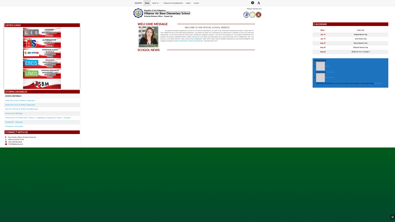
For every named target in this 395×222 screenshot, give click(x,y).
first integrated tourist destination (189, 41)
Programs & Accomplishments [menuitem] (173, 3)
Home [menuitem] (147, 3)
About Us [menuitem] (155, 3)
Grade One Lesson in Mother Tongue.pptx (20, 100)
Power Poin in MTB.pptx (14, 113)
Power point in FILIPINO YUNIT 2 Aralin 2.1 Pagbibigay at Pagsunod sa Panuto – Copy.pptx (38, 118)
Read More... (330, 72)
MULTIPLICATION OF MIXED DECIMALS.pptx (21, 109)
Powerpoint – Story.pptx (14, 122)
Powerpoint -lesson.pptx (14, 126)
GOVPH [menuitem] (138, 3)
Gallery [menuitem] (188, 3)
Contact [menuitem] (196, 3)
